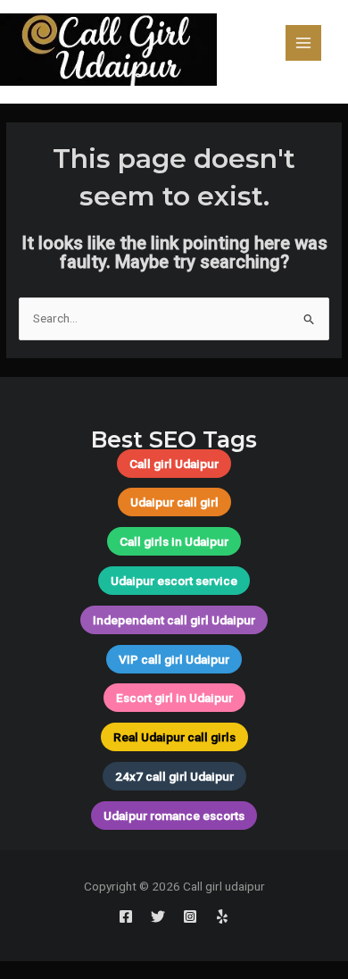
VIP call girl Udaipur (174, 659)
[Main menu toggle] (304, 43)
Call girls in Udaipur (174, 541)
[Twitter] (158, 916)
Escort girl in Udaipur (174, 697)
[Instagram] (190, 916)
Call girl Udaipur (174, 463)
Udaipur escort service (174, 580)
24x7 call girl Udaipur (174, 776)
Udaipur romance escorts (174, 815)
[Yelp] (222, 916)
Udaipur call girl (174, 502)
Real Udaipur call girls (174, 737)
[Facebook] (126, 916)
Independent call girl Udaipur (174, 620)
